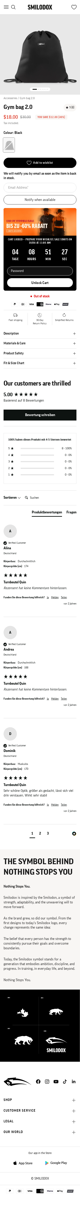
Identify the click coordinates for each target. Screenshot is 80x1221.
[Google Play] (56, 1163)
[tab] (47, 513)
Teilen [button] (64, 597)
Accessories (10, 98)
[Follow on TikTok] (65, 1081)
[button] (32, 834)
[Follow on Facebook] (38, 1081)
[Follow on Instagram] (47, 1081)
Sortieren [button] (10, 497)
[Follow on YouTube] (56, 1081)
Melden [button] (55, 597)
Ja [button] (48, 597)
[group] (40, 394)
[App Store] (24, 1163)
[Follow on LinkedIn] (73, 1081)
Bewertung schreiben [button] (40, 415)
